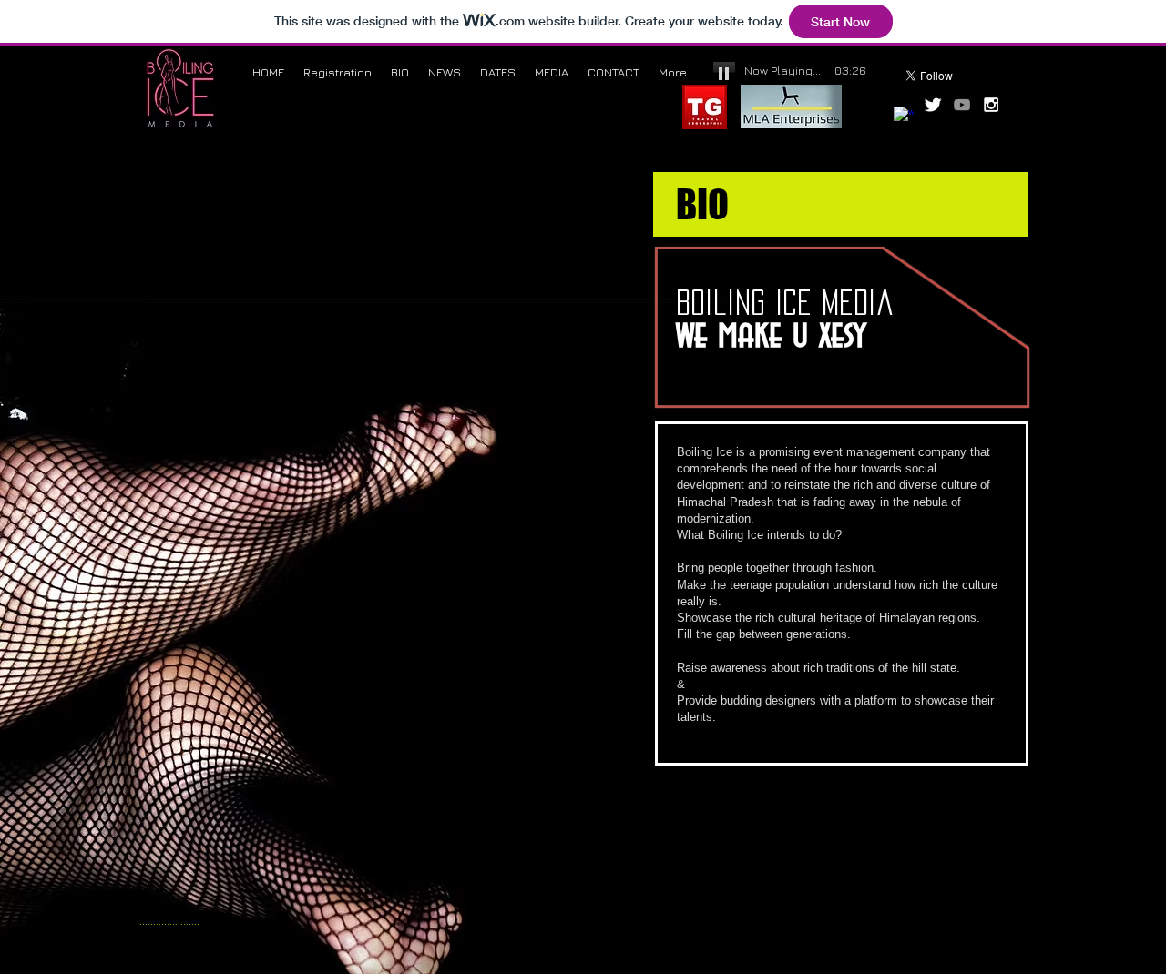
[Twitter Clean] (933, 105)
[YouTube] (962, 105)
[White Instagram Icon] (991, 105)
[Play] (724, 72)
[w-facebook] (904, 117)
